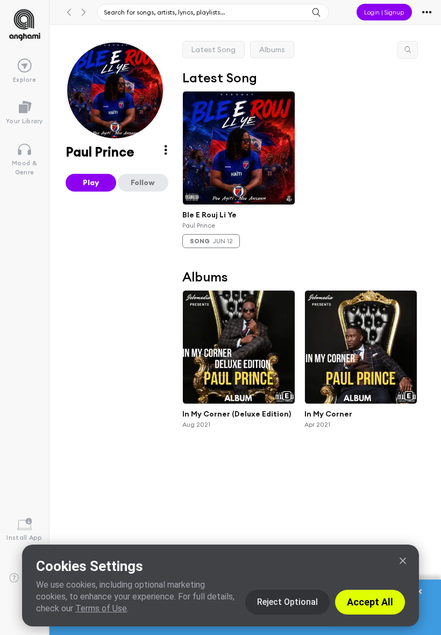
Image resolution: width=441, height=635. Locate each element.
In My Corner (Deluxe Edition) (236, 414)
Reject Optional (287, 602)
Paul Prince (198, 225)
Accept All (370, 602)
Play (91, 182)
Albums (272, 49)
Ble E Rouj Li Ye (209, 215)
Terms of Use (101, 608)
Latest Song (213, 49)
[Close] (402, 560)
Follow (143, 182)
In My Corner (328, 414)
